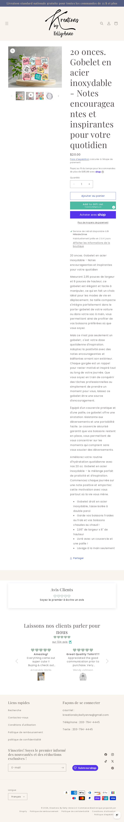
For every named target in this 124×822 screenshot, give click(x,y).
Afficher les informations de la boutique (91, 244)
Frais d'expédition (79, 159)
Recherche (14, 710)
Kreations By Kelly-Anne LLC (64, 808)
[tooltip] (113, 207)
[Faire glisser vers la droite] (58, 96)
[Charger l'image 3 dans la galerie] (50, 96)
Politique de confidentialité (75, 811)
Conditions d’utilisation (104, 811)
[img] (62, 637)
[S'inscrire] (62, 767)
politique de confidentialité (24, 739)
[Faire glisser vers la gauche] (11, 96)
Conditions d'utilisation (22, 724)
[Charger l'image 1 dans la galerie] (20, 96)
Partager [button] (78, 558)
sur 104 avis (60, 642)
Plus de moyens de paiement (93, 222)
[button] (6, 23)
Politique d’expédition (105, 814)
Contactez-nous (18, 717)
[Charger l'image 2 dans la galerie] (40, 96)
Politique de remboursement (25, 732)
